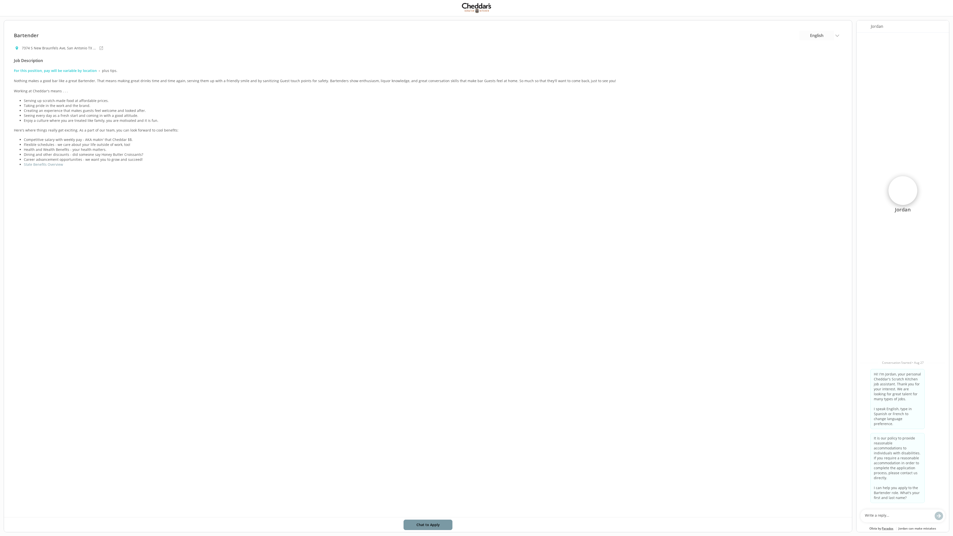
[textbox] (898, 515)
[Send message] (939, 516)
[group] (902, 270)
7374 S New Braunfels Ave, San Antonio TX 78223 (59, 48)
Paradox (887, 528)
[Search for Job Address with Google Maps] (101, 48)
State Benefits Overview (43, 164)
